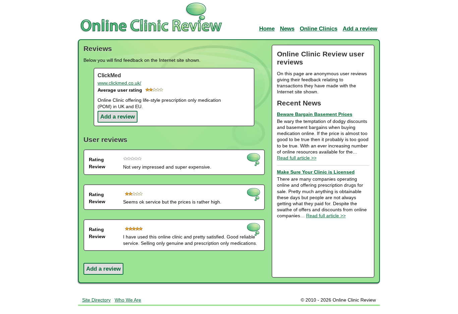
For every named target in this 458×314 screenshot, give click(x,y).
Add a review (117, 117)
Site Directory (96, 300)
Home (267, 29)
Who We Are (128, 300)
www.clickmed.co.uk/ (119, 83)
